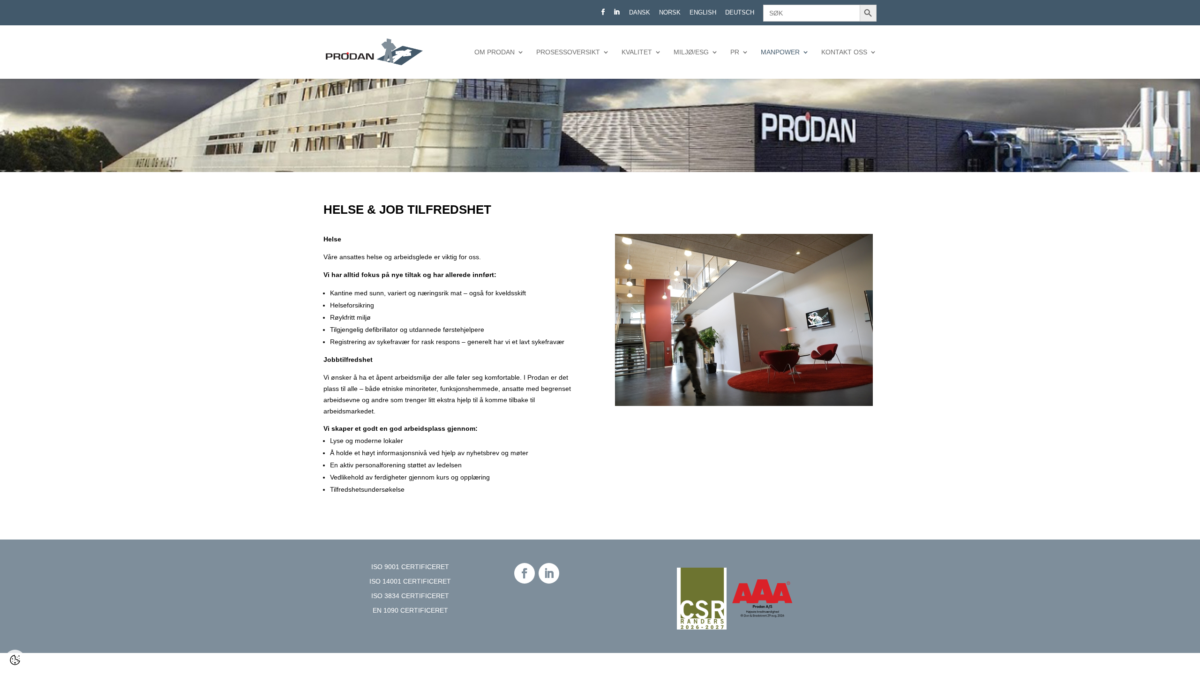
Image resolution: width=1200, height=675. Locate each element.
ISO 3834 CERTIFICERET (410, 596)
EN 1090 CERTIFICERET (410, 610)
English (703, 12)
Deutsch (739, 12)
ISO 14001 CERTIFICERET (410, 581)
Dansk (639, 12)
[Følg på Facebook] (524, 573)
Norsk (670, 12)
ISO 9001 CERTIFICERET (410, 566)
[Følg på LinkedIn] (549, 573)
